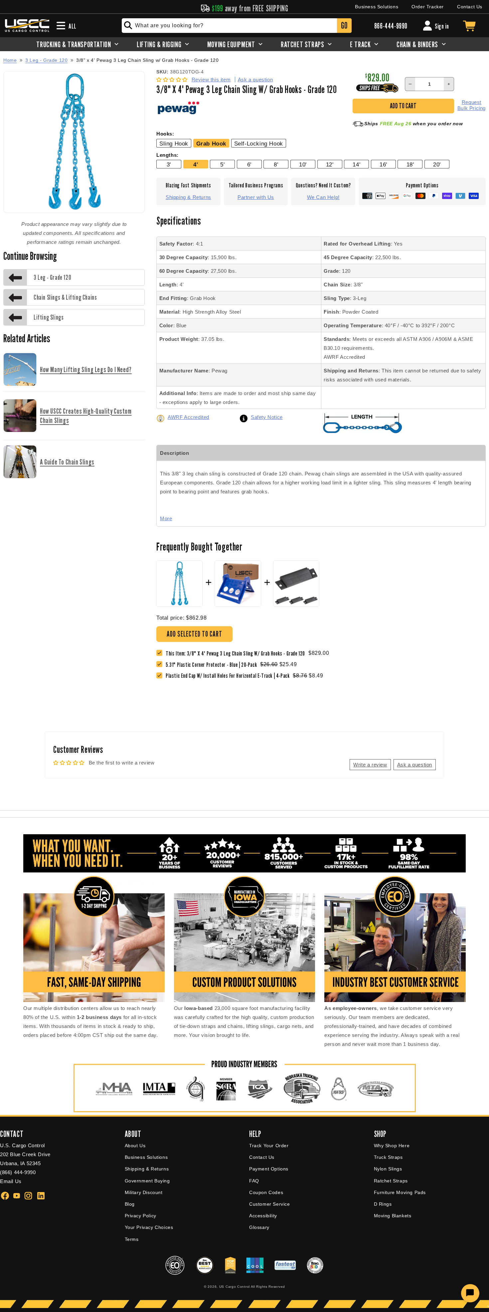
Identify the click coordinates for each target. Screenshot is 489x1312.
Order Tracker (427, 6)
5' (222, 164)
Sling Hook (173, 144)
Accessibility (263, 1215)
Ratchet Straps (391, 1180)
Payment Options (268, 1168)
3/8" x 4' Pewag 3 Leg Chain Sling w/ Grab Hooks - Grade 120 (147, 60)
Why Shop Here (392, 1145)
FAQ (254, 1180)
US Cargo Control (234, 1286)
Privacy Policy (140, 1215)
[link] (213, 664)
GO (344, 25)
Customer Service (269, 1204)
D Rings (383, 1204)
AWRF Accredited (188, 417)
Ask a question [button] (414, 764)
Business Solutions (376, 6)
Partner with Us (256, 197)
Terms (132, 1239)
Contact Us (469, 6)
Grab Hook (211, 144)
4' (195, 164)
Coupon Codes (266, 1192)
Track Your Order (269, 1145)
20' (437, 164)
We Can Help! (323, 197)
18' (410, 164)
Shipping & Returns (188, 197)
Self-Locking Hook (258, 144)
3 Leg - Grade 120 (46, 60)
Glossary (259, 1227)
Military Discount (144, 1192)
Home (10, 60)
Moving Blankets (392, 1215)
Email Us (11, 1181)
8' (276, 164)
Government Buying (147, 1180)
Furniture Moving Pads (400, 1192)
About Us (135, 1145)
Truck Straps (388, 1157)
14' (356, 164)
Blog (130, 1204)
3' (169, 164)
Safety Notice (267, 417)
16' (383, 164)
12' (330, 164)
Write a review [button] (370, 764)
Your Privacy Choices (149, 1227)
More (166, 518)
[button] (172, 79)
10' (303, 164)
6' (249, 164)
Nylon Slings (388, 1168)
